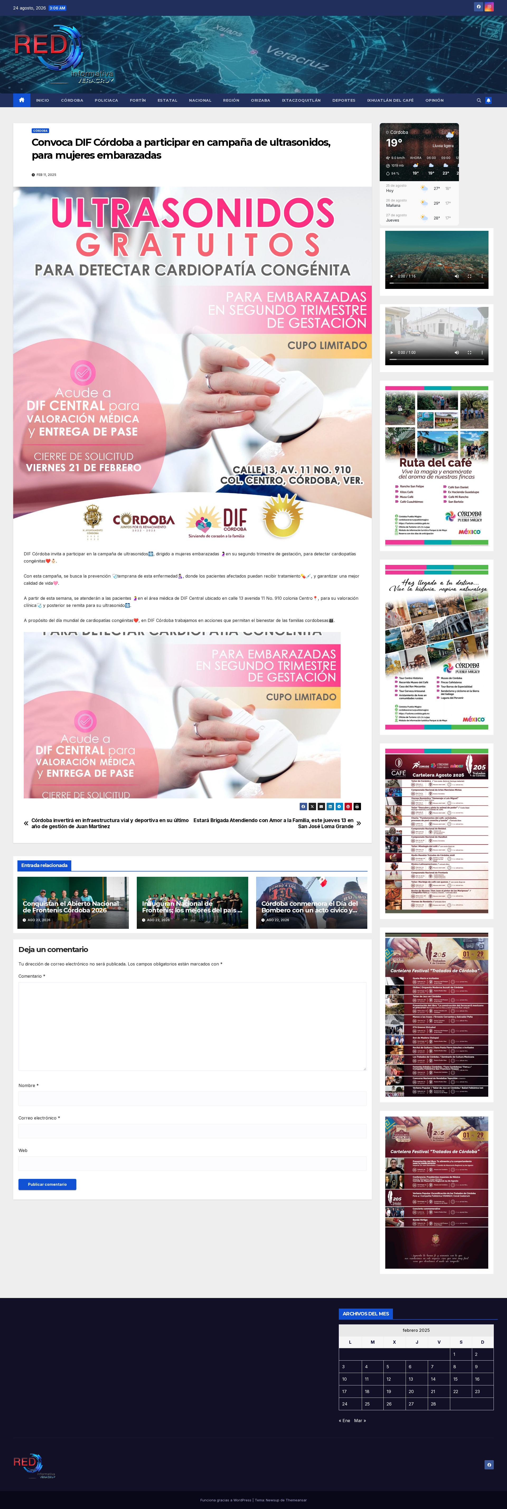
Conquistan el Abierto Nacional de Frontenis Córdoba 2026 (71, 907)
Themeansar (296, 1500)
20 (411, 1391)
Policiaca (106, 100)
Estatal (168, 100)
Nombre (28, 1085)
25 (367, 1404)
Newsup (272, 1500)
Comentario (31, 976)
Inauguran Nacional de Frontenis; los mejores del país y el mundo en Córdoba (191, 910)
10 (344, 1379)
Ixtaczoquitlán (301, 100)
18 (367, 1391)
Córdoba (72, 100)
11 (367, 1379)
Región (231, 100)
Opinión (434, 100)
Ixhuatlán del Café (390, 100)
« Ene (344, 1420)
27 (411, 1404)
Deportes (344, 100)
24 (345, 1404)
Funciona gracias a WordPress (226, 1500)
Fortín (138, 100)
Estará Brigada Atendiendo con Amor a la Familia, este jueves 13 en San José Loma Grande (274, 823)
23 (477, 1391)
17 (344, 1391)
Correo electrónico (39, 1118)
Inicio (42, 100)
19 (389, 1391)
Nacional (200, 100)
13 (411, 1379)
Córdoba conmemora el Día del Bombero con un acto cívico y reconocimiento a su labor (309, 910)
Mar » (360, 1420)
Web (22, 1150)
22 (455, 1391)
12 (389, 1379)
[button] (479, 100)
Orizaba (260, 100)
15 (455, 1379)
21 (433, 1391)
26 (389, 1404)
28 (433, 1404)
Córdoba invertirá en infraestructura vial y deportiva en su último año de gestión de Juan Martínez (110, 823)
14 (433, 1379)
